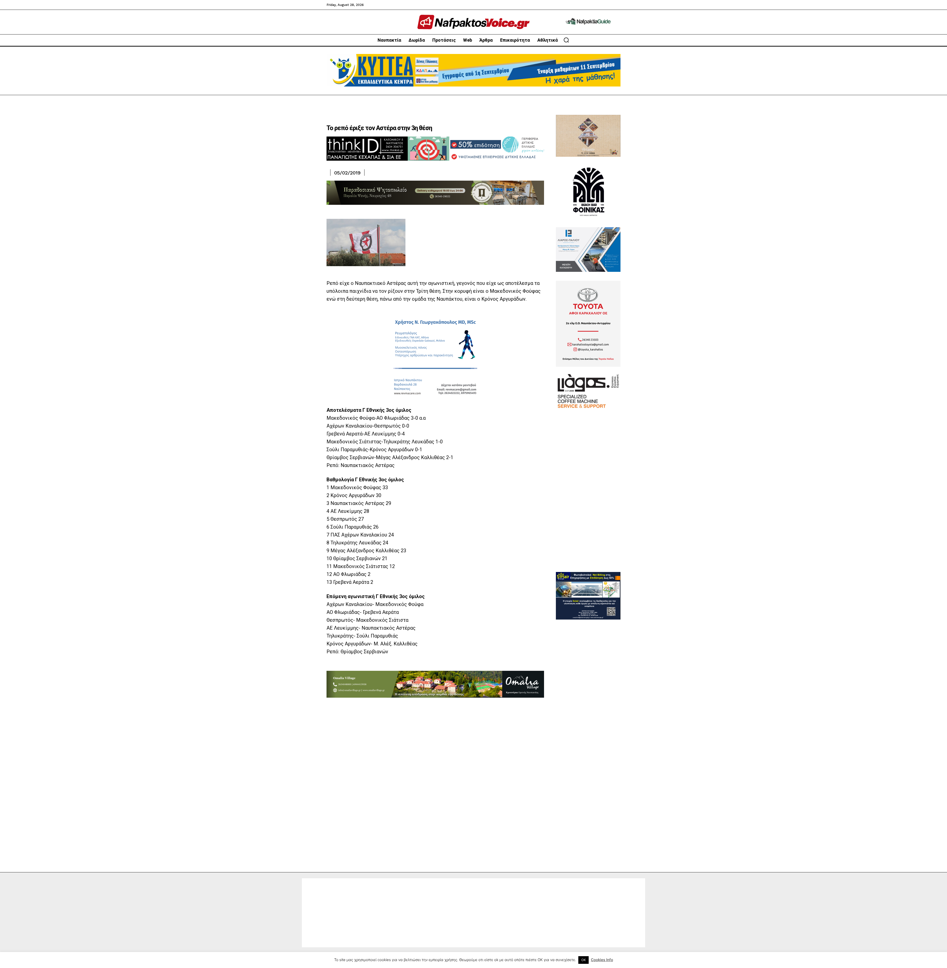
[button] (566, 40)
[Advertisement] (588, 498)
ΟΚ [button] (583, 960)
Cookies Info (602, 959)
